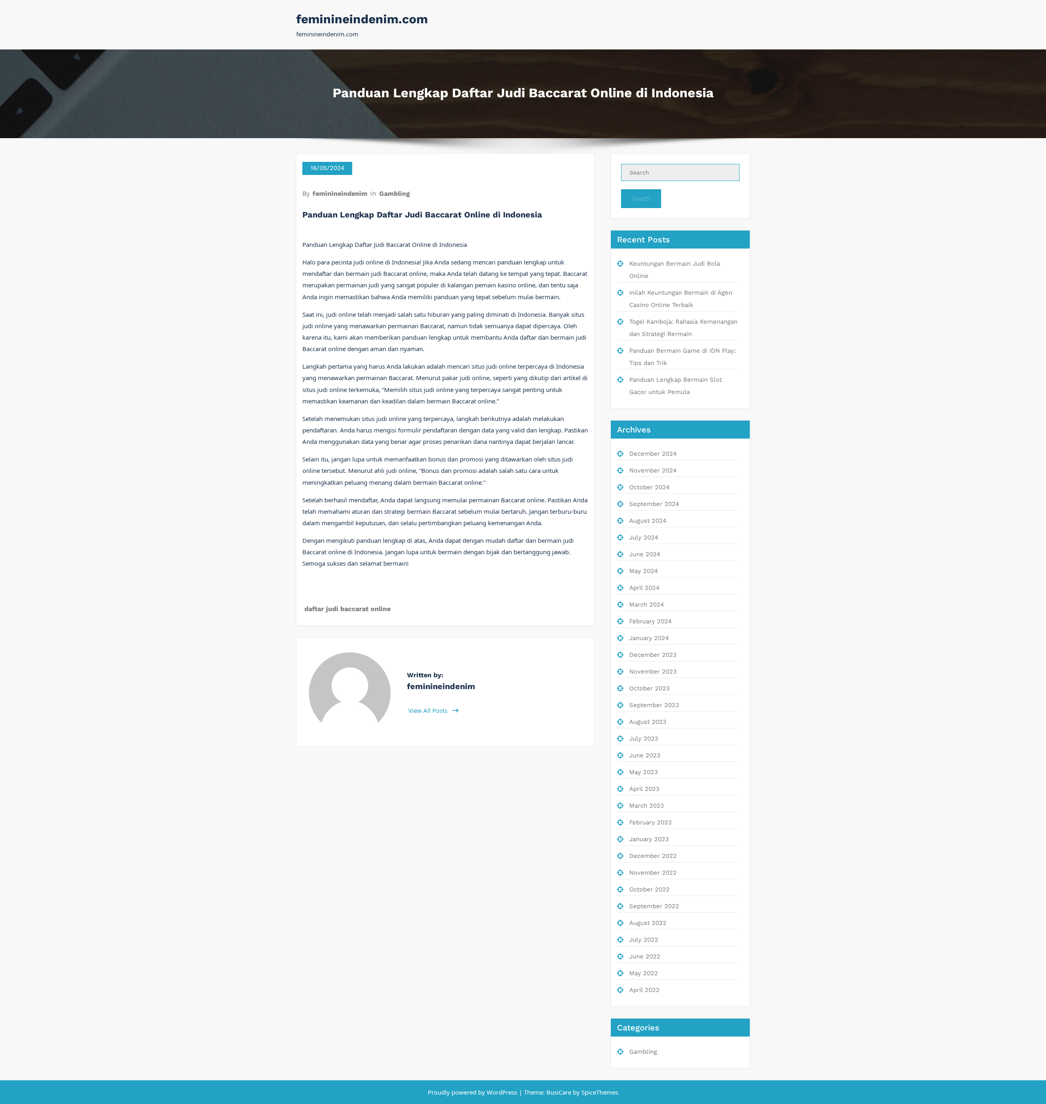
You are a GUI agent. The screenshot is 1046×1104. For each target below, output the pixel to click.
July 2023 (643, 738)
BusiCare (559, 1092)
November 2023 (653, 671)
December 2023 (653, 654)
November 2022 (653, 872)
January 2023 (649, 839)
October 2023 (649, 688)
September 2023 (654, 705)
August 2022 (647, 923)
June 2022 (644, 956)
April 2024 (644, 587)
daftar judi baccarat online (347, 609)
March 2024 (646, 604)
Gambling (394, 193)
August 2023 (647, 722)
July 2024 (643, 537)
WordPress (502, 1092)
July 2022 (643, 939)
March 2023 (646, 805)
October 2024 (649, 487)
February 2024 (650, 621)
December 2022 (653, 856)
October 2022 (649, 889)
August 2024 (647, 520)
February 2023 (650, 822)
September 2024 (654, 504)
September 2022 (654, 906)
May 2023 (643, 772)
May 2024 (643, 571)
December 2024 (653, 453)
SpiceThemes (599, 1092)
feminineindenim (340, 193)
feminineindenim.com (362, 19)
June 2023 (644, 755)
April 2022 (644, 990)
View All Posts (428, 710)
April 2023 (644, 789)
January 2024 (649, 638)
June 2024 (644, 554)
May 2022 (643, 973)
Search (641, 198)
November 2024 (653, 470)
